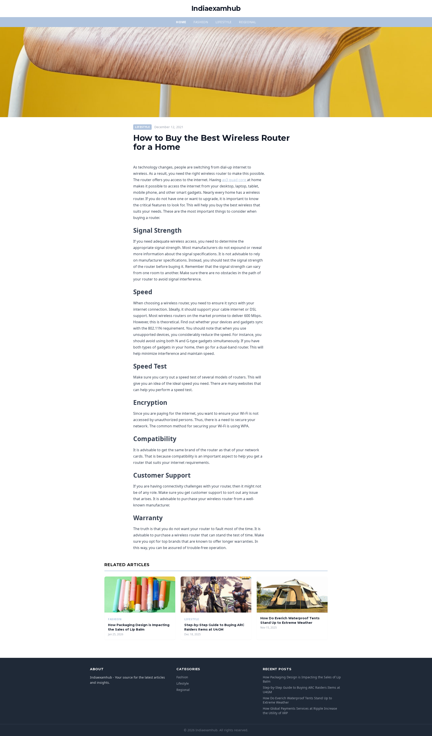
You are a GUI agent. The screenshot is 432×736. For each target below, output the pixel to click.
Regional (247, 22)
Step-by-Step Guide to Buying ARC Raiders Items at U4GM (214, 627)
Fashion (201, 22)
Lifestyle (224, 22)
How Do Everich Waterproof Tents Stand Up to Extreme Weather (290, 620)
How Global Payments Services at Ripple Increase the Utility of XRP (300, 710)
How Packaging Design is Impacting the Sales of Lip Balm (138, 627)
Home (181, 22)
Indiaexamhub (216, 8)
